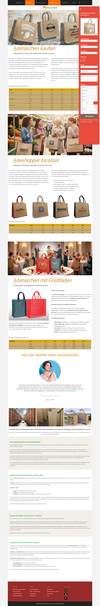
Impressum (32, 595)
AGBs (31, 591)
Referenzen (50, 589)
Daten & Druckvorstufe (53, 591)
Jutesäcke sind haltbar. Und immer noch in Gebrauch (25, 515)
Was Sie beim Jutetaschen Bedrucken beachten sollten (26, 475)
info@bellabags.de (70, 391)
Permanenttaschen (53, 2)
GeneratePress (60, 603)
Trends (73, 2)
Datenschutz (37, 591)
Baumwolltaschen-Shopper (70, 78)
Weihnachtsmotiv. (34, 184)
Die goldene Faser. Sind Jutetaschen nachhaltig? (24, 542)
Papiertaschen (19, 2)
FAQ (48, 595)
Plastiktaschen (65, 2)
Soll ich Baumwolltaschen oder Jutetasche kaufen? (25, 442)
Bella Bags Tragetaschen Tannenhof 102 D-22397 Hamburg (19, 590)
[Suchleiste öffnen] (83, 2)
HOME (52, 399)
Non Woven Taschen (41, 2)
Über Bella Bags (34, 589)
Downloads (50, 593)
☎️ (79, 2)
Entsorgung (33, 593)
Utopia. (48, 533)
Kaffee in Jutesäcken (21, 533)
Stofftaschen (29, 2)
